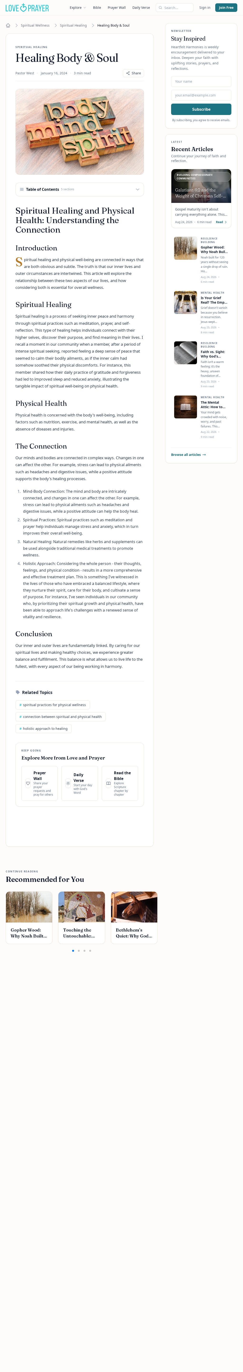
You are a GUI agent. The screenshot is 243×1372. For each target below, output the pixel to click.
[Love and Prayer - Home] (27, 7)
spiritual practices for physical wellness (52, 705)
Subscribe (201, 109)
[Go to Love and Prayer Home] (8, 25)
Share (136, 73)
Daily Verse (141, 7)
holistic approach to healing (43, 728)
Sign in (204, 7)
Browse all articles (186, 454)
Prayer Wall (117, 7)
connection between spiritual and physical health (60, 716)
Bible (97, 7)
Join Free (226, 7)
